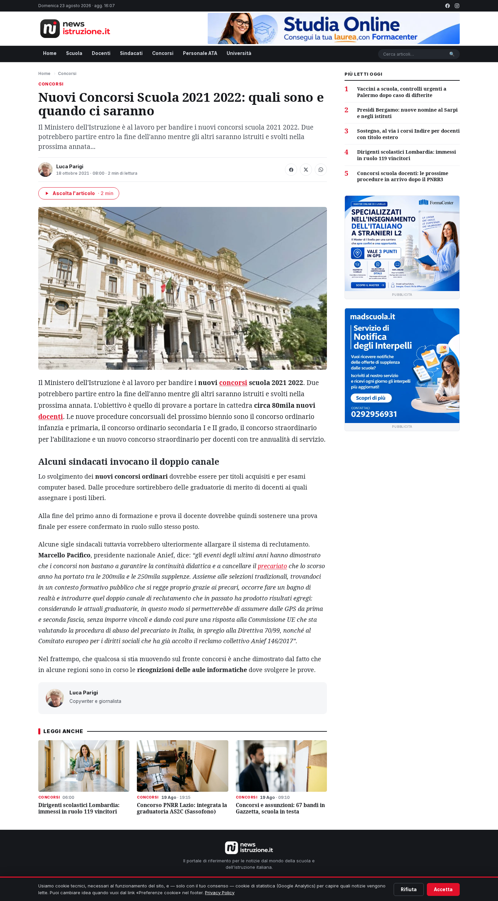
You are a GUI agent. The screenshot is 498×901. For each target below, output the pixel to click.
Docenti (101, 53)
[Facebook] (447, 5)
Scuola (74, 53)
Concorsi (162, 53)
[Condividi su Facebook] (291, 170)
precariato (272, 566)
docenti (50, 416)
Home (50, 53)
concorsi (233, 382)
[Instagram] (457, 5)
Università (239, 53)
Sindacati (131, 53)
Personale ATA (200, 53)
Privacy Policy (219, 892)
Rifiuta (409, 889)
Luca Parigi (69, 166)
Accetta (443, 889)
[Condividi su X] (306, 170)
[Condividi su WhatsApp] (321, 170)
